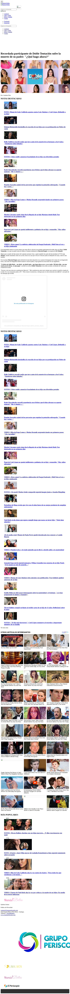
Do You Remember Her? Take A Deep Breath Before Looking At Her (57, 665)
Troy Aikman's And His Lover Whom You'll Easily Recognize (34, 755)
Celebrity (6, 14)
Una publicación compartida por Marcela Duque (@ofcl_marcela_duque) (23, 325)
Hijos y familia (8, 17)
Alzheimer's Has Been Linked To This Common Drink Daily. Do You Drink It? (35, 666)
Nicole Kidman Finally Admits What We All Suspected (11, 703)
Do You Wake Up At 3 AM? (9, 648)
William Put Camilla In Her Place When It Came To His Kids (33, 809)
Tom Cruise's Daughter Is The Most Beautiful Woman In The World (57, 703)
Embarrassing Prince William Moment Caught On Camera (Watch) (32, 791)
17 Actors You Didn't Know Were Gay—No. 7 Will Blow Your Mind (58, 790)
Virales (6, 18)
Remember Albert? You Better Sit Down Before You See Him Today (57, 738)
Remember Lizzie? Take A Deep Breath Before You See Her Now (33, 721)
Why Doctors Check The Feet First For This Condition (57, 648)
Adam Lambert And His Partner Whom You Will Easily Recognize (11, 790)
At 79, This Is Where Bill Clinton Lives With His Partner (12, 809)
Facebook (6, 21)
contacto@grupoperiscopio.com (9, 910)
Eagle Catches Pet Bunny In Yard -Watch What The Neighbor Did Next (12, 773)
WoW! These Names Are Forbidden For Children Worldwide (57, 773)
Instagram (6, 23)
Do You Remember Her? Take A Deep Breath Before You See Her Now (11, 685)
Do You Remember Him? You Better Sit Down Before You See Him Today (58, 721)
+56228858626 (10, 913)
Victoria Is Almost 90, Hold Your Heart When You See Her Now (33, 684)
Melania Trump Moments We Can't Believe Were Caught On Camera (57, 809)
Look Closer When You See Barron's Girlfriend (34, 773)
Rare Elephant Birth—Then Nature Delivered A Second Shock (57, 684)
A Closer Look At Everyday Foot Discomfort (33, 648)
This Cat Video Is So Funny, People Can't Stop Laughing (11, 738)
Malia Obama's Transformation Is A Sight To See (57, 755)
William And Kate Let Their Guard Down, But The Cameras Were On (34, 703)
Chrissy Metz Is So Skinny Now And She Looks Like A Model (34, 738)
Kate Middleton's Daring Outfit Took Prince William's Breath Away (12, 755)
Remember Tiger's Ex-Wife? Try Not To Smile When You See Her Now (12, 721)
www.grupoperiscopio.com (8, 915)
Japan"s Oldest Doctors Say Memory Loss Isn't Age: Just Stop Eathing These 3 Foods (12, 666)
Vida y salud (7, 15)
